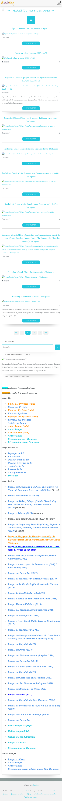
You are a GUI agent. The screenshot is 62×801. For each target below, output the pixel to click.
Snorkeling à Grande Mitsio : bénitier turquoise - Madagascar (31, 272)
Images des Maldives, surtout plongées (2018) (31, 610)
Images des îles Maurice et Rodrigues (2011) (30, 683)
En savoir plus (31, 43)
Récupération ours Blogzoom (22, 439)
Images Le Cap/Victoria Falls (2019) (26, 593)
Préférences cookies (30, 797)
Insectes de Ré (15, 469)
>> (46, 332)
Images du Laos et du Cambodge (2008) (28, 714)
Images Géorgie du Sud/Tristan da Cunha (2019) (32, 598)
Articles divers (15, 435)
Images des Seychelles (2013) (23, 661)
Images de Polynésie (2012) (22, 672)
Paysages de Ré (16, 453)
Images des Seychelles (19, 720)
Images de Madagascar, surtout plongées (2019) (32, 578)
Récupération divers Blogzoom (23, 442)
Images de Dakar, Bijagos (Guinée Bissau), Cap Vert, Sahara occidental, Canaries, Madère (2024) (32, 504)
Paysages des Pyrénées (19, 419)
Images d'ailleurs (16, 759)
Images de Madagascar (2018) (23, 615)
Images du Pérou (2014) (20, 649)
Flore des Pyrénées (17, 413)
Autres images (15, 429)
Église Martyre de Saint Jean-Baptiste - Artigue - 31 (31, 29)
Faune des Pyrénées (18, 407)
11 (34, 332)
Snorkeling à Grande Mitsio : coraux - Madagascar (31, 296)
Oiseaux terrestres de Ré (20, 463)
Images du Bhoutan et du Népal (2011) (27, 689)
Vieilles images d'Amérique (21, 737)
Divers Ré (13, 475)
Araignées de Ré (16, 466)
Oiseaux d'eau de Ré (18, 459)
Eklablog (35, 785)
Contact (5, 794)
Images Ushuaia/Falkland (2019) (25, 604)
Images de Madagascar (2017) (23, 630)
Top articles (52, 791)
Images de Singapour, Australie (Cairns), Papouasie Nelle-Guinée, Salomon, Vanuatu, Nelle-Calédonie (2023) (34, 527)
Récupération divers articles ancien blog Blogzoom (33, 769)
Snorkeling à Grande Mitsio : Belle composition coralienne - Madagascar (31, 149)
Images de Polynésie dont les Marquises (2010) (31, 700)
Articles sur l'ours (17, 423)
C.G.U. (29, 794)
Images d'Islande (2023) (20, 513)
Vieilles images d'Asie (19, 731)
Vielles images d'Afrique (20, 725)
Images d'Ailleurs (17, 742)
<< (16, 332)
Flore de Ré (14, 456)
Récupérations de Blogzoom (22, 748)
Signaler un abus (17, 794)
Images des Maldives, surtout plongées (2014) (31, 655)
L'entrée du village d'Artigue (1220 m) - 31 (31, 53)
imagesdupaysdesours (22, 791)
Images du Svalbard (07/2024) (23, 495)
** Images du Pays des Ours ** (31, 10)
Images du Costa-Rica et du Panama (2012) (30, 677)
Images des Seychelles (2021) (23, 573)
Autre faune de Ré (17, 472)
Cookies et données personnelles (45, 794)
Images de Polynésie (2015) (22, 644)
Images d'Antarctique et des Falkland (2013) (30, 666)
